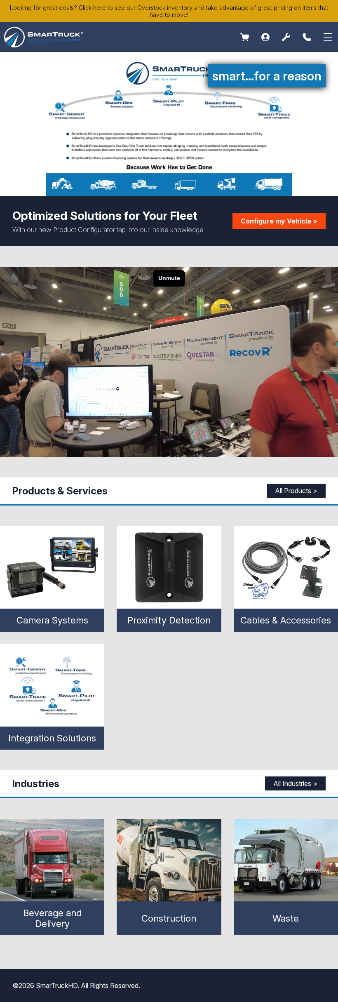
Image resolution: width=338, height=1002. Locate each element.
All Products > (296, 491)
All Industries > (295, 783)
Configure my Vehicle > (279, 221)
